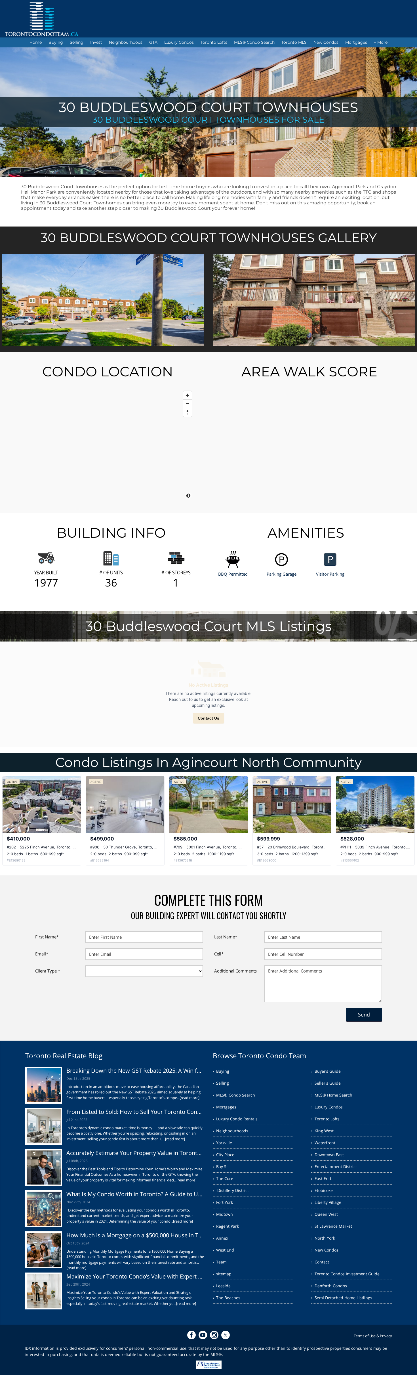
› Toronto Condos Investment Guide (345, 1274)
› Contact (320, 1262)
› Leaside (222, 1285)
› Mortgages (224, 1107)
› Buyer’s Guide (326, 1071)
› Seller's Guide (326, 1083)
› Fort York (223, 1202)
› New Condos (324, 1250)
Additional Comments (235, 971)
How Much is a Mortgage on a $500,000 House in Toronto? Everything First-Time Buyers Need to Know (135, 1235)
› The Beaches (226, 1297)
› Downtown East (327, 1154)
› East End (321, 1178)
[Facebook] (191, 1335)
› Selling (221, 1083)
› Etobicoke (322, 1190)
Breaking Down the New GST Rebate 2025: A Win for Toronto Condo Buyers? (135, 1070)
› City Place (223, 1154)
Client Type (47, 971)
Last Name (225, 937)
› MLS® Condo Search (234, 1095)
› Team (220, 1262)
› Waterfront (323, 1142)
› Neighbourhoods (230, 1130)
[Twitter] (225, 1335)
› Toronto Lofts (325, 1119)
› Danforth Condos (329, 1285)
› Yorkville (222, 1142)
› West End (223, 1250)
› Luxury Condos (327, 1107)
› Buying (221, 1071)
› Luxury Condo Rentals (235, 1119)
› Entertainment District (334, 1166)
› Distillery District (231, 1190)
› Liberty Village (326, 1202)
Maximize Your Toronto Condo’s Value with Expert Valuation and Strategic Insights (135, 1276)
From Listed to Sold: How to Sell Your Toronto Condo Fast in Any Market (135, 1112)
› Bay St (220, 1166)
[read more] (189, 1097)
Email (41, 954)
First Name (47, 937)
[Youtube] (203, 1335)
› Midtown (223, 1214)
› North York (323, 1238)
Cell (219, 954)
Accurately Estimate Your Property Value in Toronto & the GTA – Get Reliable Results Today (135, 1153)
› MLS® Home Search (331, 1095)
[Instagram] (214, 1335)
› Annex (220, 1238)
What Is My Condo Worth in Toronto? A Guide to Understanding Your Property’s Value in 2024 (135, 1194)
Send (364, 1014)
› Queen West (324, 1214)
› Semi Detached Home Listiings (341, 1297)
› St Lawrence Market (331, 1226)
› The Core (223, 1178)
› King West (322, 1130)
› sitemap (222, 1274)
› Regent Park (226, 1226)
